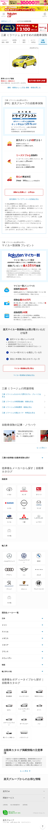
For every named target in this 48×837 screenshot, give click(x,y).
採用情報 (25, 804)
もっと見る (41, 448)
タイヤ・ (33, 41)
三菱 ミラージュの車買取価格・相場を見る (17, 401)
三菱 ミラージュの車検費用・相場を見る (17, 407)
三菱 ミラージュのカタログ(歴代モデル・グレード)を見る (21, 395)
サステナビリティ (26, 822)
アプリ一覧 (6, 822)
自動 (43, 41)
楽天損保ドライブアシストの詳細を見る (24, 199)
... (14, 21)
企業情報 (5, 804)
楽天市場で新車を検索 (37, 81)
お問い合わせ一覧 (15, 822)
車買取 (14, 41)
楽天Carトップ (6, 21)
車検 (24, 41)
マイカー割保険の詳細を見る (24, 375)
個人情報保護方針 (15, 804)
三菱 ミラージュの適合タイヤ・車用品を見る (18, 413)
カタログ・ (5, 41)
